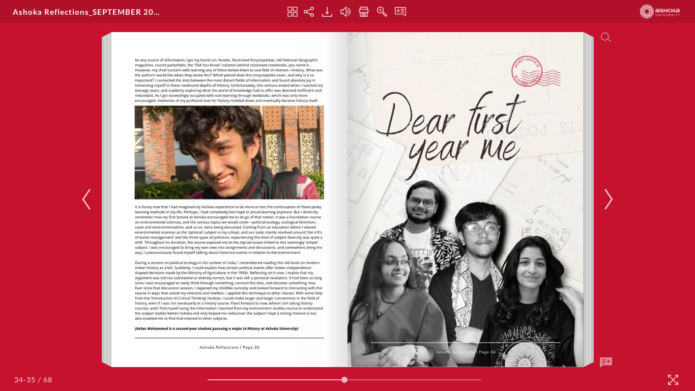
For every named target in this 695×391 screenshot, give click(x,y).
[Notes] (400, 12)
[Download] (327, 12)
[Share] (309, 12)
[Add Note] (606, 362)
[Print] (364, 12)
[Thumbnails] (292, 12)
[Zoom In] (382, 12)
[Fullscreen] (673, 380)
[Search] (606, 37)
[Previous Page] (88, 199)
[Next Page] (607, 199)
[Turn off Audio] (345, 12)
